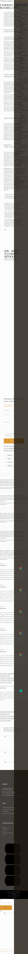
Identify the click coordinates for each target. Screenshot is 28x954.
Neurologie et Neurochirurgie (11, 809)
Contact (5, 834)
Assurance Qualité (8, 832)
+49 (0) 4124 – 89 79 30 (6, 928)
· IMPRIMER (14, 894)
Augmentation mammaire (9, 807)
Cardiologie (6, 811)
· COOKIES (14, 897)
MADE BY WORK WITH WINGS (14, 893)
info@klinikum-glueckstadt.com (8, 933)
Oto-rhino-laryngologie (9, 813)
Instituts (5, 830)
